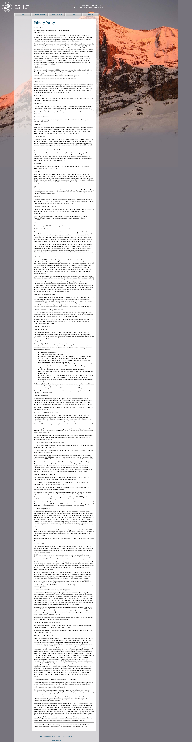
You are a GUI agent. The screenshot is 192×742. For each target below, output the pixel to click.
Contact (74, 14)
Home (22, 14)
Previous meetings (57, 14)
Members (90, 14)
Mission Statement (40, 14)
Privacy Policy (56, 740)
